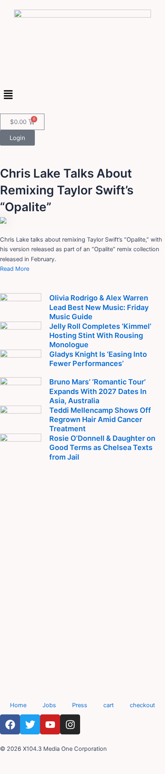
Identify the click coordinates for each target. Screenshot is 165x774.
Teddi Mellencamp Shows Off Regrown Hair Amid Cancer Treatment (100, 419)
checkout (142, 705)
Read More (14, 268)
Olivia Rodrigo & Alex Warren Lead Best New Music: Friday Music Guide (99, 307)
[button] (82, 95)
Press (79, 705)
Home (18, 705)
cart (108, 705)
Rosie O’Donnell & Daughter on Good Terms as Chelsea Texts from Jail (102, 447)
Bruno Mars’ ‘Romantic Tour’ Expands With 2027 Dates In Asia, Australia (98, 391)
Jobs (49, 705)
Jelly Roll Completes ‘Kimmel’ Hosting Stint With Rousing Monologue (100, 335)
